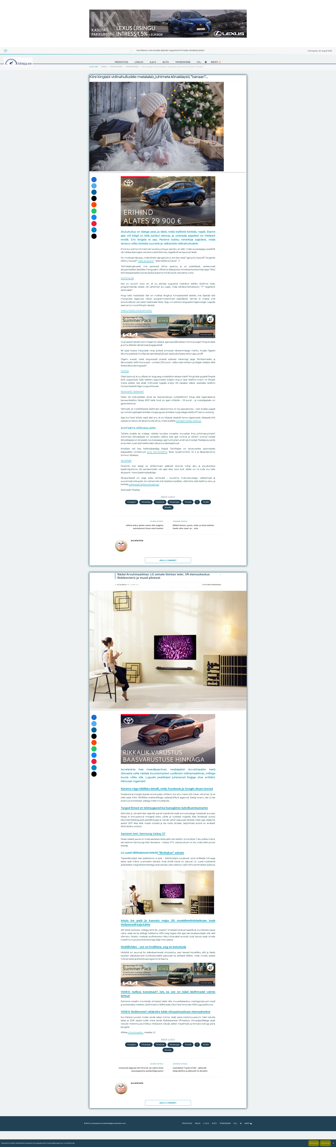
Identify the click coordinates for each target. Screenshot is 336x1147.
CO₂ (199, 62)
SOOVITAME (206, 585)
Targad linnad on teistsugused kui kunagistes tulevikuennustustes (164, 807)
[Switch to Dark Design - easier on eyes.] (10, 51)
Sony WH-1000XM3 (157, 452)
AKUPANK (126, 460)
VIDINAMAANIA (216, 585)
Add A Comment (168, 560)
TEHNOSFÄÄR (182, 62)
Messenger (174, 502)
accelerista (137, 540)
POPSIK (125, 371)
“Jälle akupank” (146, 261)
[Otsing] (14, 51)
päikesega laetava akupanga (144, 484)
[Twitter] (94, 185)
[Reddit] (94, 204)
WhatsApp (146, 502)
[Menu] (5, 51)
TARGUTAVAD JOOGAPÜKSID (136, 310)
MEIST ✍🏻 (216, 62)
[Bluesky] (94, 217)
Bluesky (168, 507)
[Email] (94, 198)
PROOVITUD (121, 62)
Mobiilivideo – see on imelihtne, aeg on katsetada (153, 946)
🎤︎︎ (206, 62)
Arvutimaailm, (135, 1032)
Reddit (206, 502)
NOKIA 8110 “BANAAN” (132, 391)
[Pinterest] (94, 223)
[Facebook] (94, 179)
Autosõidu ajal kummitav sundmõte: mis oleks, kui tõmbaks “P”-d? (170, 50)
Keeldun (314, 1143)
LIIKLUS (139, 62)
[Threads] (94, 236)
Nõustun (325, 1143)
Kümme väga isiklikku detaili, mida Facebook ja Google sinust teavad (167, 788)
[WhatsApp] (94, 211)
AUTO (165, 62)
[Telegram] (94, 230)
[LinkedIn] (94, 192)
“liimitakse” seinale (171, 852)
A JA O (153, 62)
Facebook (160, 502)
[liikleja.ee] (23, 62)
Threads (188, 502)
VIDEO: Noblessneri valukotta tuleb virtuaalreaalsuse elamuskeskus (165, 1011)
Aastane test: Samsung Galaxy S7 (143, 833)
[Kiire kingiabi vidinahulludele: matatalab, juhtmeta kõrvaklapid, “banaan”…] (156, 170)
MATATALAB (127, 278)
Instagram (131, 502)
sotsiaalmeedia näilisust (188, 421)
